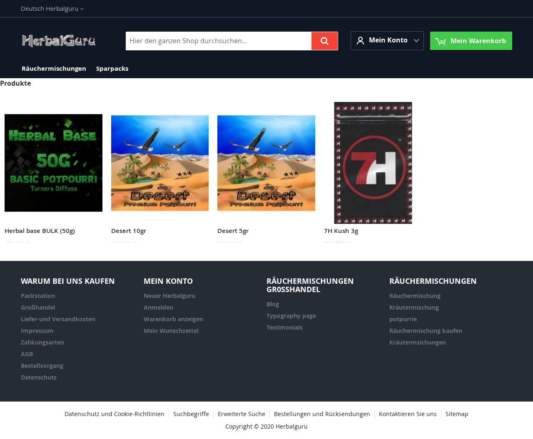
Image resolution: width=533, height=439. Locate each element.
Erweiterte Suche (241, 414)
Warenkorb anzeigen (173, 319)
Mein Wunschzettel (171, 331)
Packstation (38, 296)
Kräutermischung (414, 307)
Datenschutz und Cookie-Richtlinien (114, 414)
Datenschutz (39, 377)
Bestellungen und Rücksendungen (322, 414)
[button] (52, 8)
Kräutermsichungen (417, 342)
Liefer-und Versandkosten (58, 319)
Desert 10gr (128, 230)
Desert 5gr (233, 230)
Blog (272, 304)
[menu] (266, 68)
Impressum (37, 331)
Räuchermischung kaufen (425, 331)
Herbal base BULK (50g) (40, 230)
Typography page (291, 316)
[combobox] (232, 41)
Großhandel (38, 307)
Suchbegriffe (191, 414)
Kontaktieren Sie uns (408, 414)
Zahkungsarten (42, 342)
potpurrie (403, 319)
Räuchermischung (415, 296)
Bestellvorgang (42, 366)
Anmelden (158, 307)
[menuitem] (54, 68)
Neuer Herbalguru (169, 296)
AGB (27, 354)
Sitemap (457, 414)
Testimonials (284, 327)
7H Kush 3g (341, 230)
